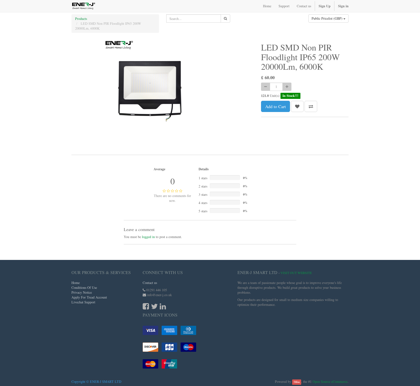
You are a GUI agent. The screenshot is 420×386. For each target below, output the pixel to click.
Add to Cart (275, 106)
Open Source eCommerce (330, 381)
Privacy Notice (81, 292)
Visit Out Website (296, 273)
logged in (148, 236)
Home (75, 282)
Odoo (297, 382)
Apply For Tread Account (89, 297)
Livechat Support (83, 302)
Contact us (150, 282)
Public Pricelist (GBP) (327, 18)
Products (81, 18)
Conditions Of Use (84, 287)
